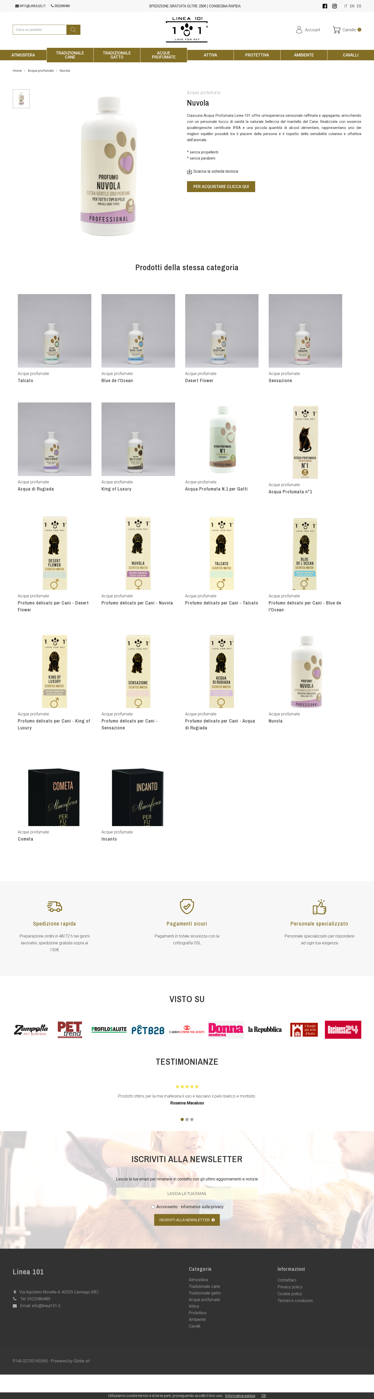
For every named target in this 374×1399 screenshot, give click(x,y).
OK (263, 1396)
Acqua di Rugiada (36, 489)
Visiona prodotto (54, 389)
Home (17, 71)
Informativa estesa (240, 1396)
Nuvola (65, 71)
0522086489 (62, 6)
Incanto (109, 839)
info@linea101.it (33, 6)
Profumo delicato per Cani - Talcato (221, 603)
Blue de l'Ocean (117, 380)
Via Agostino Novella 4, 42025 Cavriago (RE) (58, 1292)
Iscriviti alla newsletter (185, 1220)
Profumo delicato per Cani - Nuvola (137, 603)
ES (359, 6)
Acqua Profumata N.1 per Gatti (216, 489)
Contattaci (287, 1280)
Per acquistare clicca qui (221, 186)
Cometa (25, 839)
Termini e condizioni (295, 1300)
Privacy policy (290, 1287)
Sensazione (280, 380)
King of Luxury (117, 489)
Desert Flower (199, 380)
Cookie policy (290, 1293)
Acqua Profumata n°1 (290, 491)
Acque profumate (41, 71)
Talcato (25, 380)
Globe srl (82, 1361)
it (346, 6)
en (352, 6)
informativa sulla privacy (202, 1206)
